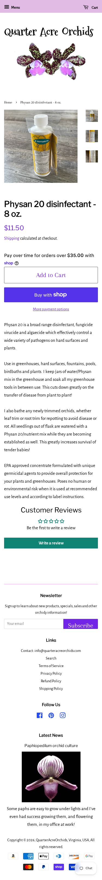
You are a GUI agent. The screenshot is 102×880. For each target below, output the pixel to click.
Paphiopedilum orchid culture (51, 745)
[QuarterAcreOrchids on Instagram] (63, 717)
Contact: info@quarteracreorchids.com (51, 651)
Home (8, 102)
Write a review (51, 543)
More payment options (51, 309)
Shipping (11, 238)
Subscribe (80, 625)
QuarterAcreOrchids (51, 840)
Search (51, 658)
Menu (15, 7)
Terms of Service (51, 666)
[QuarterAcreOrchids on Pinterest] (51, 717)
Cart (94, 7)
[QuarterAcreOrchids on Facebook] (39, 717)
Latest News (51, 735)
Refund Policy (51, 681)
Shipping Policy (51, 689)
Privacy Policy (51, 673)
